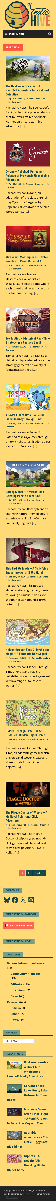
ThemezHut (12, 1197)
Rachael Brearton (36, 98)
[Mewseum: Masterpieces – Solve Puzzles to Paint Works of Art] (28, 239)
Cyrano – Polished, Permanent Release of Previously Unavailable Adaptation (27, 176)
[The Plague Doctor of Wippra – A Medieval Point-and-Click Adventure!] (28, 794)
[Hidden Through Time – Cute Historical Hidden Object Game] (28, 713)
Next (38, 872)
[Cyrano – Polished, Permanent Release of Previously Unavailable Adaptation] (28, 153)
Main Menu (16, 34)
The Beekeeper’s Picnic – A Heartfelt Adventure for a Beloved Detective (27, 90)
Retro (15, 1020)
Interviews (18, 990)
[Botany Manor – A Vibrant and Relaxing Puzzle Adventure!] (28, 473)
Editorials (17, 984)
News (14, 996)
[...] (22, 126)
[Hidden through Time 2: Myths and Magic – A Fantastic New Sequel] (28, 631)
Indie (14, 1008)
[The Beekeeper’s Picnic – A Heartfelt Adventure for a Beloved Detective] (28, 68)
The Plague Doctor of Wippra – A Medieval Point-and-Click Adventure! (26, 816)
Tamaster (38, 346)
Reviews (13, 1002)
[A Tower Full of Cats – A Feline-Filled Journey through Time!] (28, 397)
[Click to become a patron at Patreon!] (18, 925)
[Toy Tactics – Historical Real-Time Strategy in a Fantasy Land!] (28, 320)
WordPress (28, 1193)
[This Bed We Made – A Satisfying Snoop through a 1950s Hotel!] (28, 550)
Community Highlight (25, 974)
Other (15, 1014)
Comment (16, 101)
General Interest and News (25, 963)
